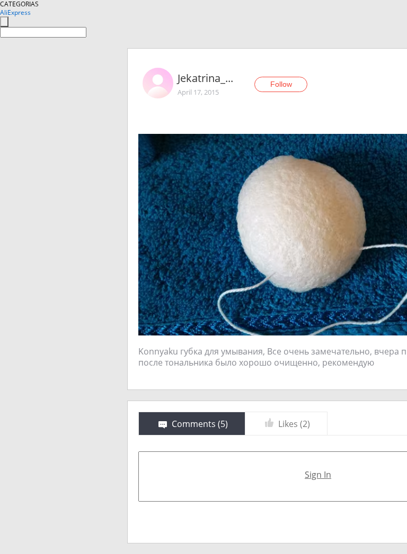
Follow (281, 84)
